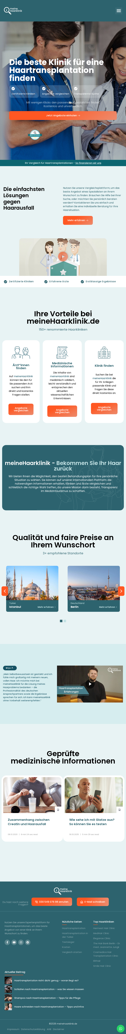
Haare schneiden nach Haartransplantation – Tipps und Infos (49, 1006)
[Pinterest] (27, 942)
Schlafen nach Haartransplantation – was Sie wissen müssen (49, 989)
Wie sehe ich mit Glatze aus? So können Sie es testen (91, 822)
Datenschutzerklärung (33, 1029)
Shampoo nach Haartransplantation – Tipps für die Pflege (47, 998)
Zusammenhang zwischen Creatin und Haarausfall (28, 822)
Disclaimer (58, 1029)
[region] (63, 591)
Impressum (13, 1029)
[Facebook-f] (7, 942)
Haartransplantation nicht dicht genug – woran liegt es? (46, 980)
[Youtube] (14, 942)
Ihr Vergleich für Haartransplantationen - (63, 163)
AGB (49, 1029)
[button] (118, 10)
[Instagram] (21, 942)
